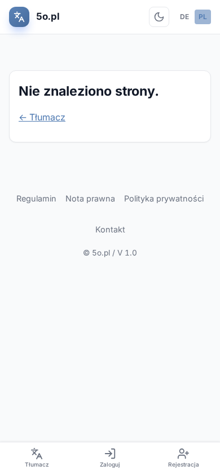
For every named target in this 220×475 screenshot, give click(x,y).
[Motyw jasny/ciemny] (159, 17)
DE (184, 16)
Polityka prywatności (164, 198)
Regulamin (36, 198)
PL (203, 16)
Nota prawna (90, 198)
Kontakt (110, 229)
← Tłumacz (42, 117)
